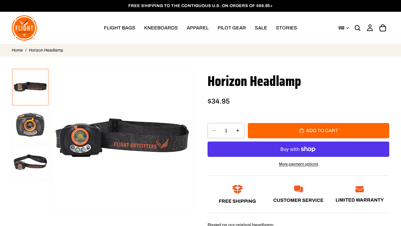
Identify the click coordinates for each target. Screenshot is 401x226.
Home (17, 50)
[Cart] (382, 27)
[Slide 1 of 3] (30, 87)
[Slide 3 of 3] (30, 162)
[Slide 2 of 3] (30, 124)
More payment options (298, 164)
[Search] (357, 27)
